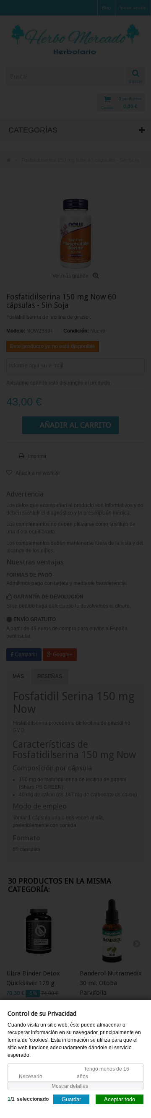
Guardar (71, 1099)
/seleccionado (28, 1099)
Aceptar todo (119, 1099)
